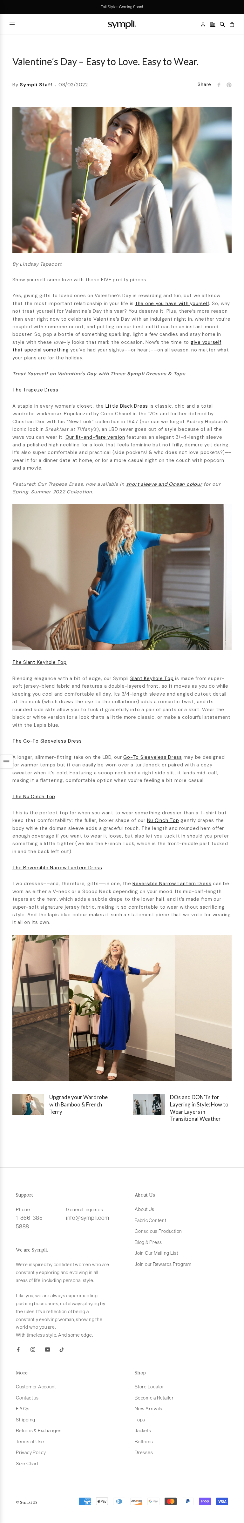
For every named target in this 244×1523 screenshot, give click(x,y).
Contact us (27, 1398)
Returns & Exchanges (38, 1430)
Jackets (143, 1430)
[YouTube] (47, 1349)
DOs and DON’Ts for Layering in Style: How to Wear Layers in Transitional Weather (199, 1108)
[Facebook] (18, 1349)
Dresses (144, 1452)
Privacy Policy (31, 1452)
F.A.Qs (23, 1409)
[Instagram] (32, 1349)
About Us (144, 1209)
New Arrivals (148, 1409)
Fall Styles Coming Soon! (122, 6)
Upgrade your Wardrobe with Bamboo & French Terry (78, 1104)
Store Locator (149, 1387)
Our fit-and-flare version (95, 437)
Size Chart (27, 1463)
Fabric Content (150, 1220)
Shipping (25, 1420)
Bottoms (144, 1442)
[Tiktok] (61, 1349)
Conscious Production (158, 1231)
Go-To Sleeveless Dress (152, 757)
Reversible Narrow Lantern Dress (171, 883)
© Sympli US (26, 1503)
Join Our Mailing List (156, 1253)
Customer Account (36, 1387)
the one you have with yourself (172, 303)
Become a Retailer (154, 1398)
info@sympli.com (87, 1217)
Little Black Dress (126, 406)
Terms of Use (30, 1442)
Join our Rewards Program (163, 1264)
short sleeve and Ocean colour (164, 484)
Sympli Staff (36, 85)
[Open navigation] (12, 24)
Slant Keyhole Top (152, 678)
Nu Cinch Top (163, 820)
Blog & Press (148, 1242)
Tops (140, 1420)
